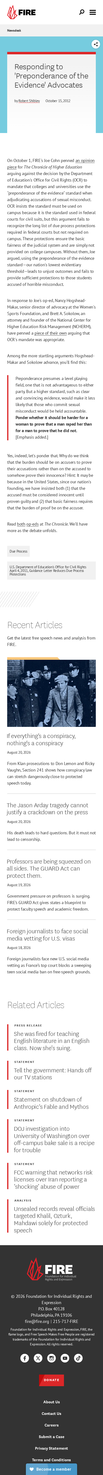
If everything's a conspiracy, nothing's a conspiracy (41, 739)
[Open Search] (82, 12)
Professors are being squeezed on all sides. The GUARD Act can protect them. (49, 868)
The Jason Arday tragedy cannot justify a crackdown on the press (47, 808)
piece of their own (50, 333)
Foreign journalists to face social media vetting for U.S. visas (47, 934)
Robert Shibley (29, 100)
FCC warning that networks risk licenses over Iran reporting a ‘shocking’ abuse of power (53, 1179)
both (21, 524)
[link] (22, 12)
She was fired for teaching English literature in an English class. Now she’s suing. (51, 1040)
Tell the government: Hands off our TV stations (53, 1073)
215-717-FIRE (65, 1321)
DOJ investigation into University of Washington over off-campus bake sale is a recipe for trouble (54, 1138)
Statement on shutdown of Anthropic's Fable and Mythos (51, 1102)
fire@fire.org (37, 1321)
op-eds (32, 524)
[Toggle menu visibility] (93, 12)
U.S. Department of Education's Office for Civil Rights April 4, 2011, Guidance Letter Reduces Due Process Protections (48, 570)
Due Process (18, 551)
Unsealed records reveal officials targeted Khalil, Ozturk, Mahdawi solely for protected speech (54, 1219)
